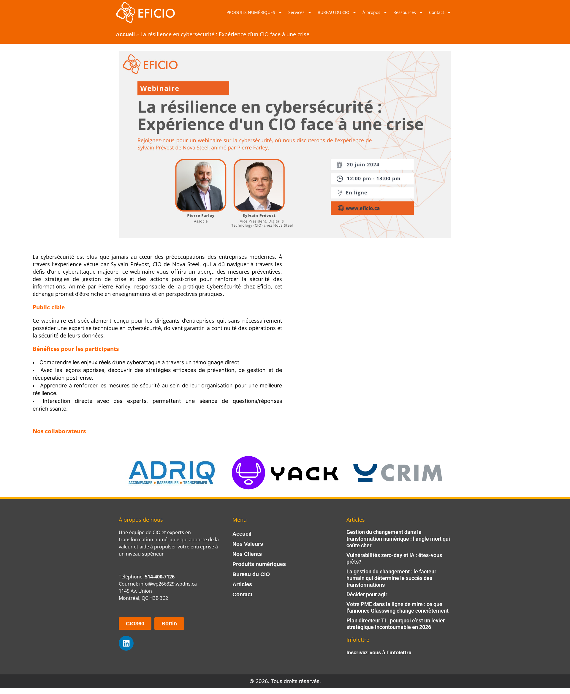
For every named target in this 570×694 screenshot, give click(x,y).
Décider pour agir (366, 594)
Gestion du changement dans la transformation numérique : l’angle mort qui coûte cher (398, 538)
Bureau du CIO (251, 574)
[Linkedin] (126, 643)
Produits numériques (259, 564)
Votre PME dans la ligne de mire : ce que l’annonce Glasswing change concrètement (397, 607)
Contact (436, 12)
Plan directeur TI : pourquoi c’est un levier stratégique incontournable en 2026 (395, 623)
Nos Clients (247, 554)
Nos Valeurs (247, 544)
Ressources (404, 12)
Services (296, 12)
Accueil (125, 34)
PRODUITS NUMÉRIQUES (251, 12)
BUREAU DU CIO (333, 12)
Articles (242, 584)
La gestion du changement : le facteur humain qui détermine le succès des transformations (391, 578)
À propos (371, 12)
